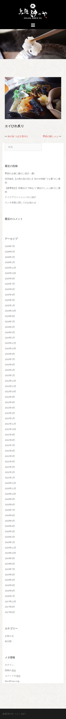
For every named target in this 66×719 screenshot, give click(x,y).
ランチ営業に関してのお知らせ (20, 202)
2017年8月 (10, 606)
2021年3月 (10, 466)
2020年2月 (10, 536)
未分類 (8, 641)
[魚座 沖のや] (33, 10)
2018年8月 (10, 590)
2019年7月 (10, 569)
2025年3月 (10, 300)
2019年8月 (10, 563)
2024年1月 (10, 337)
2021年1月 (10, 477)
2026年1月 (10, 262)
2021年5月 (10, 456)
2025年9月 (10, 278)
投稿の (10, 670)
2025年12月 (10, 267)
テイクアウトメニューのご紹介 (20, 197)
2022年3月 (10, 413)
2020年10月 (10, 493)
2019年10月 (10, 552)
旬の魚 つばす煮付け (18, 136)
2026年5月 (10, 251)
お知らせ (9, 635)
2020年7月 (10, 509)
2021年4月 (10, 461)
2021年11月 (10, 423)
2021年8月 (10, 440)
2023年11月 (10, 343)
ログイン (9, 664)
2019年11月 (10, 547)
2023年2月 (10, 369)
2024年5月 (10, 327)
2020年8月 (10, 504)
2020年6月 (10, 515)
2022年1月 (10, 418)
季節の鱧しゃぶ (50, 136)
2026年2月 (10, 257)
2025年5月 (10, 289)
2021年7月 (10, 445)
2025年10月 (10, 273)
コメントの (12, 675)
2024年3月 (10, 332)
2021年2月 (10, 472)
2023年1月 (10, 375)
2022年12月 (10, 380)
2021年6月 (10, 450)
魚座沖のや (8, 713)
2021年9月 (10, 434)
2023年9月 (10, 353)
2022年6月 (10, 402)
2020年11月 (10, 488)
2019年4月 (10, 579)
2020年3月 (10, 531)
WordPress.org (12, 681)
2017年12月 (10, 601)
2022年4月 (10, 407)
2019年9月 (10, 558)
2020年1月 (10, 542)
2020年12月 (10, 483)
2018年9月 (10, 585)
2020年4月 (10, 526)
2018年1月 (10, 596)
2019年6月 (10, 574)
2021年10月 (10, 429)
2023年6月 (10, 364)
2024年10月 (10, 310)
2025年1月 (10, 305)
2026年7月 (10, 246)
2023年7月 (10, 359)
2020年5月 (10, 520)
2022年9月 (10, 396)
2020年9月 (10, 499)
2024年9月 (10, 316)
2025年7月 (10, 283)
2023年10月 (10, 348)
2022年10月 (10, 391)
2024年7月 (10, 321)
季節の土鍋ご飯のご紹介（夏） (20, 173)
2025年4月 (10, 294)
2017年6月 (10, 612)
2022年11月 (10, 386)
